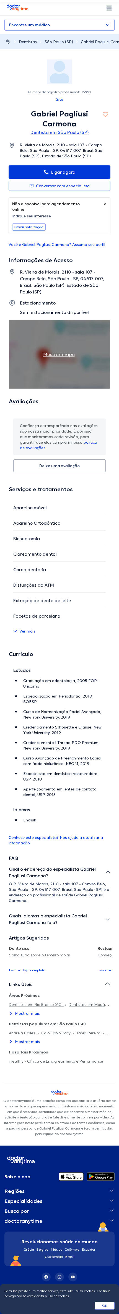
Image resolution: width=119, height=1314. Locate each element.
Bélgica (43, 1249)
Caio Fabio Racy (56, 1033)
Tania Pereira (89, 1033)
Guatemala (54, 1257)
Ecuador (88, 1249)
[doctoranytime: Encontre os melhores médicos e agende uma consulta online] (7, 41)
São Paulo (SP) (59, 41)
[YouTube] (72, 1277)
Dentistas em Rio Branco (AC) (36, 1004)
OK (104, 1305)
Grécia (29, 1249)
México (56, 1249)
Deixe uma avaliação (59, 465)
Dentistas (28, 41)
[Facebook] (46, 1277)
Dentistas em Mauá (87, 1004)
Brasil (69, 1257)
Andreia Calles (22, 1033)
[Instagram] (59, 1277)
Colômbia (72, 1249)
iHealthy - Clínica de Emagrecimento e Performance (56, 1061)
